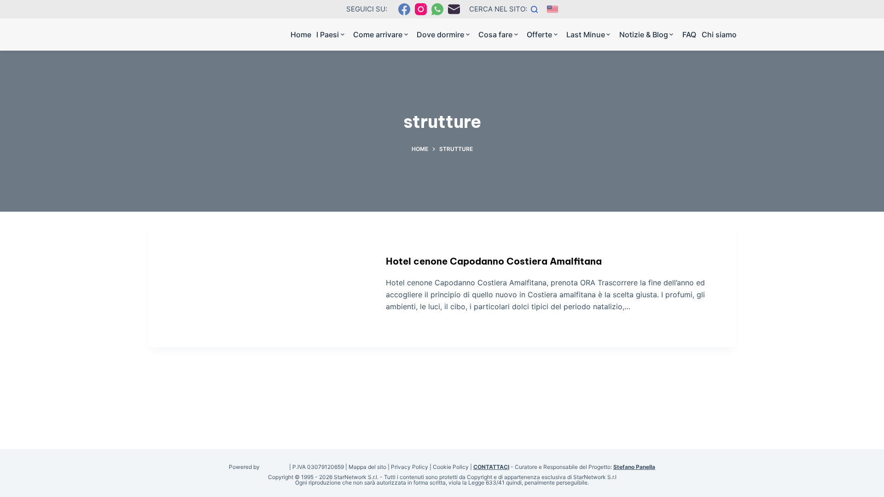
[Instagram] (421, 9)
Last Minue (585, 34)
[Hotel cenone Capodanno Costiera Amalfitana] (259, 284)
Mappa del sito (367, 466)
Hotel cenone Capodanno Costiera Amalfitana (494, 261)
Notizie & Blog (643, 34)
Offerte (539, 34)
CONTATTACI (491, 466)
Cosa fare (495, 34)
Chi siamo (719, 34)
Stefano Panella (634, 466)
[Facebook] (404, 9)
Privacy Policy (409, 466)
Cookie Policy (451, 466)
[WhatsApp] (437, 9)
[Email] (454, 9)
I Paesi (327, 34)
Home (301, 34)
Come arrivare (377, 34)
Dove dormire (440, 34)
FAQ (689, 34)
